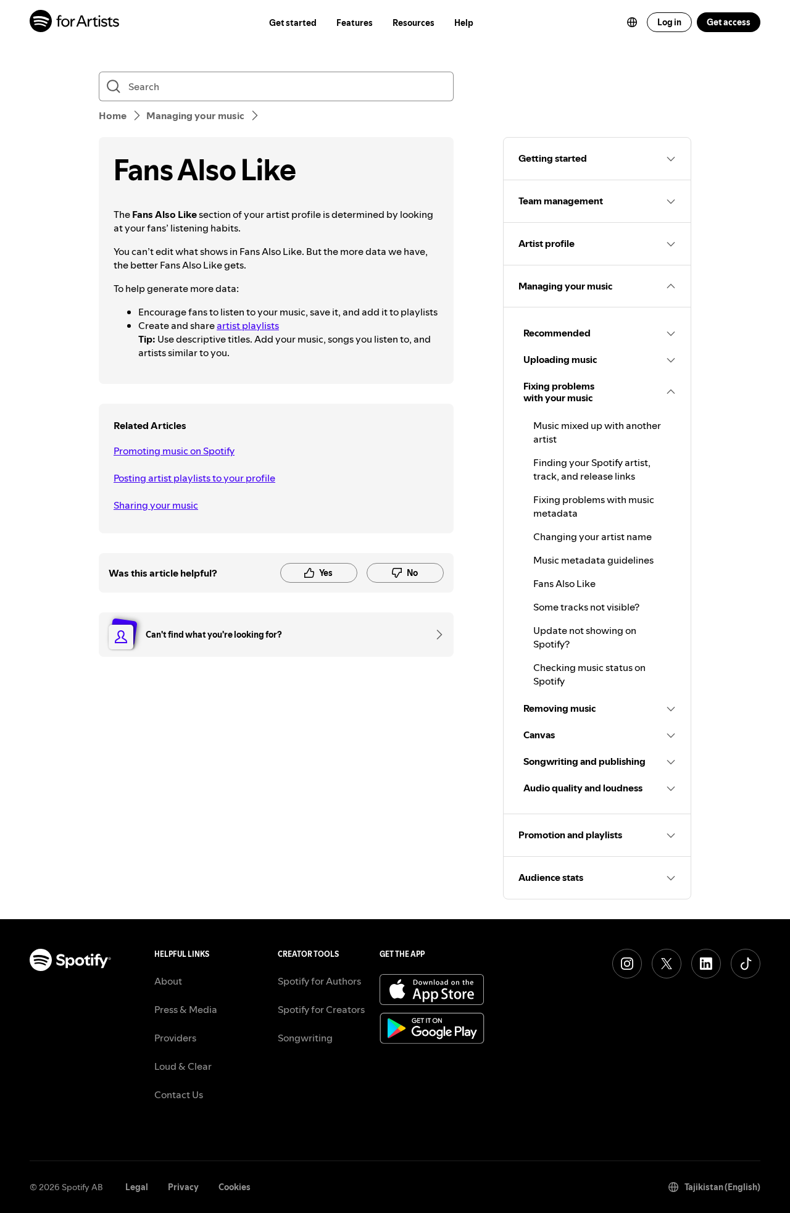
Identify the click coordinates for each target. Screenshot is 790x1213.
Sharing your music (156, 505)
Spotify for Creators (321, 1009)
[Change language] (632, 22)
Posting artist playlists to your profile (194, 478)
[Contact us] (435, 634)
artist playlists (248, 325)
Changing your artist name (592, 536)
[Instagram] (627, 963)
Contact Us (178, 1094)
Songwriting (305, 1037)
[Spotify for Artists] (75, 22)
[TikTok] (745, 963)
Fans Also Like (564, 583)
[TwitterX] (666, 963)
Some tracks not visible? (586, 607)
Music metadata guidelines (593, 560)
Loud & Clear (183, 1066)
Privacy (183, 1187)
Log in (669, 22)
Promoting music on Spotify (174, 450)
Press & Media (185, 1009)
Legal (136, 1187)
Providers (175, 1037)
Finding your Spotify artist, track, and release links (592, 469)
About (168, 981)
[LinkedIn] (706, 963)
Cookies (234, 1187)
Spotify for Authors (319, 981)
